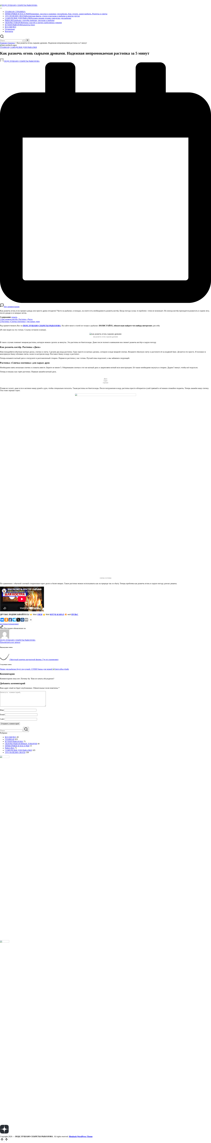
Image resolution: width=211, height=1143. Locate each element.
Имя (2, 710)
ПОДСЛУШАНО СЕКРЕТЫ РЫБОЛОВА (42, 326)
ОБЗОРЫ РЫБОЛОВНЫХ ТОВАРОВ (21, 744)
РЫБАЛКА (9, 748)
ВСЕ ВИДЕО (10, 737)
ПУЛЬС (74, 614)
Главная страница (7, 43)
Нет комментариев (11, 307)
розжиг (16, 624)
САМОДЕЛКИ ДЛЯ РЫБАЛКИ (23, 47)
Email (2, 715)
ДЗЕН (39, 614)
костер (2, 624)
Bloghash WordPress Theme (81, 1136)
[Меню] (1, 8)
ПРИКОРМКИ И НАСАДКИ (17, 746)
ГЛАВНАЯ (4, 47)
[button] (24, 40)
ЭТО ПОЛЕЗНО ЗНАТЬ (15, 752)
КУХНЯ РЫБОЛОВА (14, 741)
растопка (9, 624)
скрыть (14, 317)
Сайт (2, 719)
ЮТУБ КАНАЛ (57, 614)
